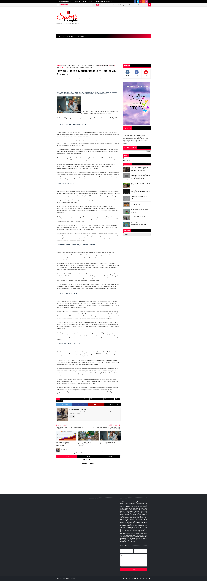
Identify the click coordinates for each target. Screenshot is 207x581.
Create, (73, 78)
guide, (88, 78)
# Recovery (59, 400)
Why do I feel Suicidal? (138, 216)
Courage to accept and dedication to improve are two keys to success (141, 191)
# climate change (72, 399)
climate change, (67, 78)
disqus (88, 456)
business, (61, 78)
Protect (112, 65)
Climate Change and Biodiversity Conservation (139, 223)
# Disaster (86, 399)
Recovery (59, 67)
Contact (91, 1)
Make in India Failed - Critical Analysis (140, 184)
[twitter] (138, 1)
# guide (101, 399)
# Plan (105, 399)
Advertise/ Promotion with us (104, 1)
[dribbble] (138, 578)
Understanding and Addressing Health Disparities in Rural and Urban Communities (106, 5)
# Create (80, 399)
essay (81, 4)
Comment (115, 405)
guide (97, 65)
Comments (146, 164)
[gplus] (129, 578)
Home (84, 1)
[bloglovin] (135, 578)
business (63, 65)
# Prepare (111, 399)
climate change (71, 65)
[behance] (143, 578)
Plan (101, 65)
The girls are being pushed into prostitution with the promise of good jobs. (139, 169)
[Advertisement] (121, 20)
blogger (67, 456)
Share (82, 405)
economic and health (141, 4)
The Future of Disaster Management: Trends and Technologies (64, 443)
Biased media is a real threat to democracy (140, 203)
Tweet (66, 405)
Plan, (91, 78)
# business (63, 399)
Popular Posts (128, 164)
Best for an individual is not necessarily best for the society (139, 211)
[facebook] (135, 1)
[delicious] (149, 578)
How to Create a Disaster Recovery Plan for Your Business (109, 443)
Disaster (84, 65)
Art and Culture (68, 36)
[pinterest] (140, 1)
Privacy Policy (126, 160)
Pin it (98, 405)
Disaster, (77, 78)
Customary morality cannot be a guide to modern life (140, 197)
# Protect (117, 399)
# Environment (93, 399)
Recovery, (103, 78)
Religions (80, 36)
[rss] (143, 1)
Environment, (83, 78)
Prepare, (95, 78)
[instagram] (146, 1)
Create (78, 65)
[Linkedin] (149, 1)
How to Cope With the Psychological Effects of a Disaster (86, 443)
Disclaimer (77, 1)
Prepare (106, 65)
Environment (91, 65)
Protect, (99, 78)
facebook (109, 456)
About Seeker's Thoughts (64, 1)
